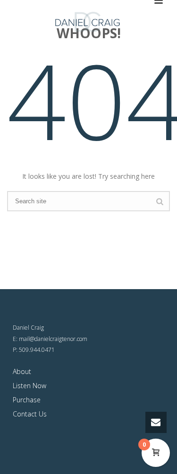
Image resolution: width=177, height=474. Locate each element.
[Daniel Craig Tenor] (88, 21)
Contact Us (30, 413)
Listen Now (29, 385)
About (22, 371)
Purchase (27, 399)
